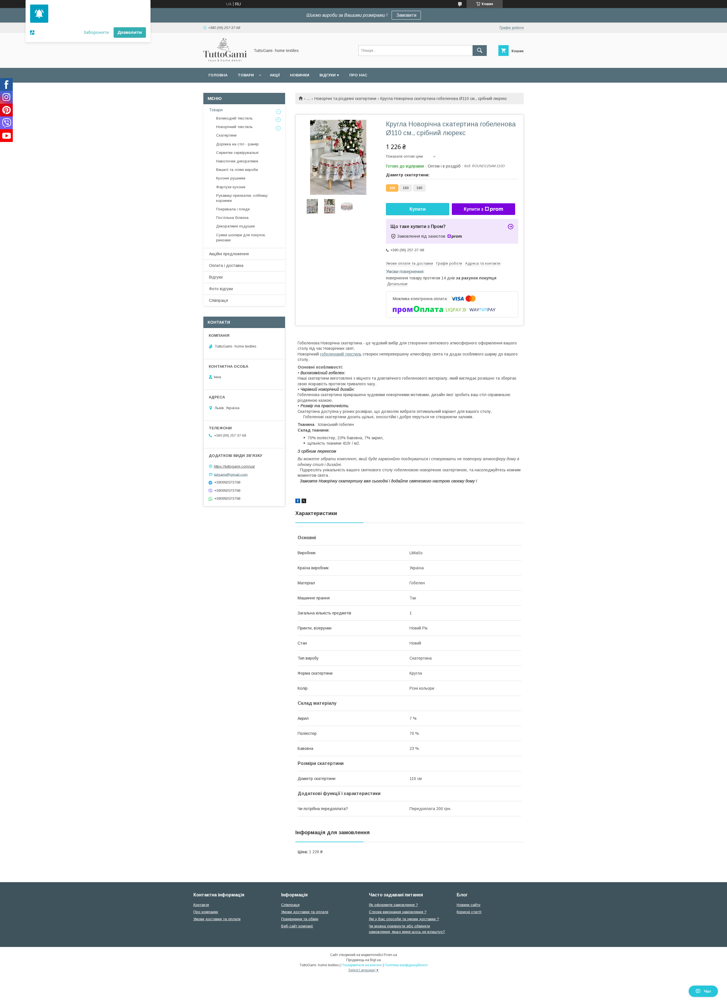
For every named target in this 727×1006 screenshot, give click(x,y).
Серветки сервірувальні (237, 152)
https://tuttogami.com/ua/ (234, 466)
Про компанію (205, 912)
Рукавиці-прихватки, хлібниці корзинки (242, 198)
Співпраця (218, 300)
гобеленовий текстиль (341, 354)
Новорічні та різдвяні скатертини (345, 98)
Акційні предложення (229, 254)
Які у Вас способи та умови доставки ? (404, 919)
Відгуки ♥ (329, 75)
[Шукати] (480, 50)
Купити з (473, 209)
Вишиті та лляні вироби (237, 170)
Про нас (358, 75)
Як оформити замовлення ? (393, 905)
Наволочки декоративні (237, 161)
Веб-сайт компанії (297, 926)
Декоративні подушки (235, 226)
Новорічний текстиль (234, 127)
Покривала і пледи (233, 209)
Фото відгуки (221, 288)
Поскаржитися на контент (361, 965)
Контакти (201, 905)
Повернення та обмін (299, 919)
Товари (246, 75)
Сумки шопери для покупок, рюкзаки (241, 237)
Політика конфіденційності (406, 965)
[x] (304, 501)
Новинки (299, 75)
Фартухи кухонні (230, 187)
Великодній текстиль (234, 118)
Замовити (406, 15)
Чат (707, 991)
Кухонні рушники (230, 178)
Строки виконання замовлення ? (398, 912)
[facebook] (297, 501)
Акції (275, 75)
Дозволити (130, 32)
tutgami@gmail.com (231, 474)
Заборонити (96, 32)
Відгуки (216, 277)
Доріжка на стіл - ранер (237, 144)
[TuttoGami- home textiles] (225, 60)
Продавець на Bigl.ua (363, 960)
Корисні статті (469, 912)
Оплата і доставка (226, 265)
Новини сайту (469, 905)
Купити (418, 209)
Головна (217, 75)
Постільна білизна (232, 218)
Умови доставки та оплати (217, 919)
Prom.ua (390, 955)
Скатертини (226, 135)
